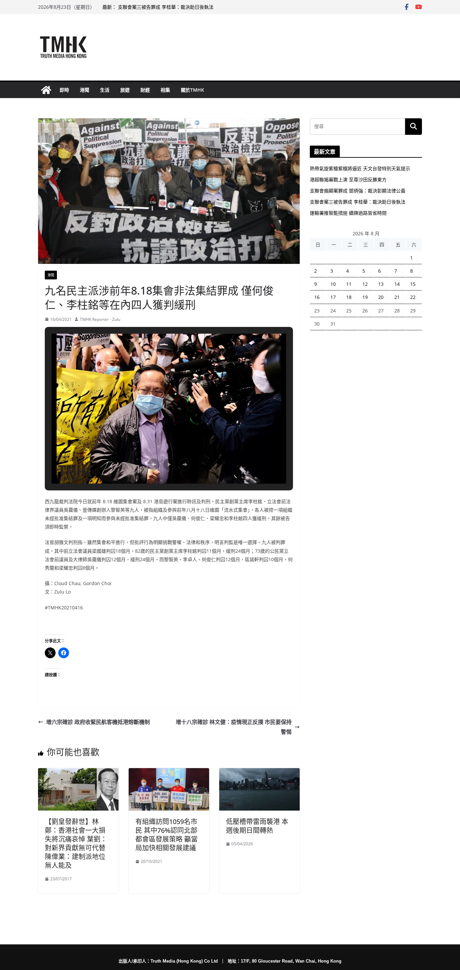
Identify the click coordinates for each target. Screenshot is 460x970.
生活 (104, 90)
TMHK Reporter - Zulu (100, 319)
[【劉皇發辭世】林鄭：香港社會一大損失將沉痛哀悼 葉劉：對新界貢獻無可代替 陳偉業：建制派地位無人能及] (78, 773)
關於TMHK (192, 90)
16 (317, 297)
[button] (153, 464)
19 (365, 297)
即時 (64, 90)
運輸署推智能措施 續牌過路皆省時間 (348, 213)
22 (413, 297)
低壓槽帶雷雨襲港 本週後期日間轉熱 (257, 826)
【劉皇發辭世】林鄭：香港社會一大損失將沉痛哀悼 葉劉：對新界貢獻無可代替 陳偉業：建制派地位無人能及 (76, 843)
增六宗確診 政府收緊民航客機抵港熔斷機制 (98, 722)
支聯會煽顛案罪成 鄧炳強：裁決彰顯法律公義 (357, 190)
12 (365, 284)
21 (397, 297)
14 (397, 284)
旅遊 (125, 90)
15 (413, 284)
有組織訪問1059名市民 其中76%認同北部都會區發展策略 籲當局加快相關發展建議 (166, 834)
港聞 (84, 90)
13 (381, 284)
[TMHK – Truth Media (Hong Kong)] (46, 90)
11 (349, 284)
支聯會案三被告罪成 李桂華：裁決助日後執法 (165, 7)
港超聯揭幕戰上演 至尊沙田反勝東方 (348, 179)
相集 (165, 90)
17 (333, 297)
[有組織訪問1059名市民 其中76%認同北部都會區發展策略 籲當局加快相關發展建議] (169, 773)
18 (349, 297)
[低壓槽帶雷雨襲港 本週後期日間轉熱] (259, 773)
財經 (145, 90)
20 (381, 297)
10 (333, 284)
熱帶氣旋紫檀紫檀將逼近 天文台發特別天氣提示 (360, 168)
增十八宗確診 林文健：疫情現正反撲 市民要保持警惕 (234, 726)
